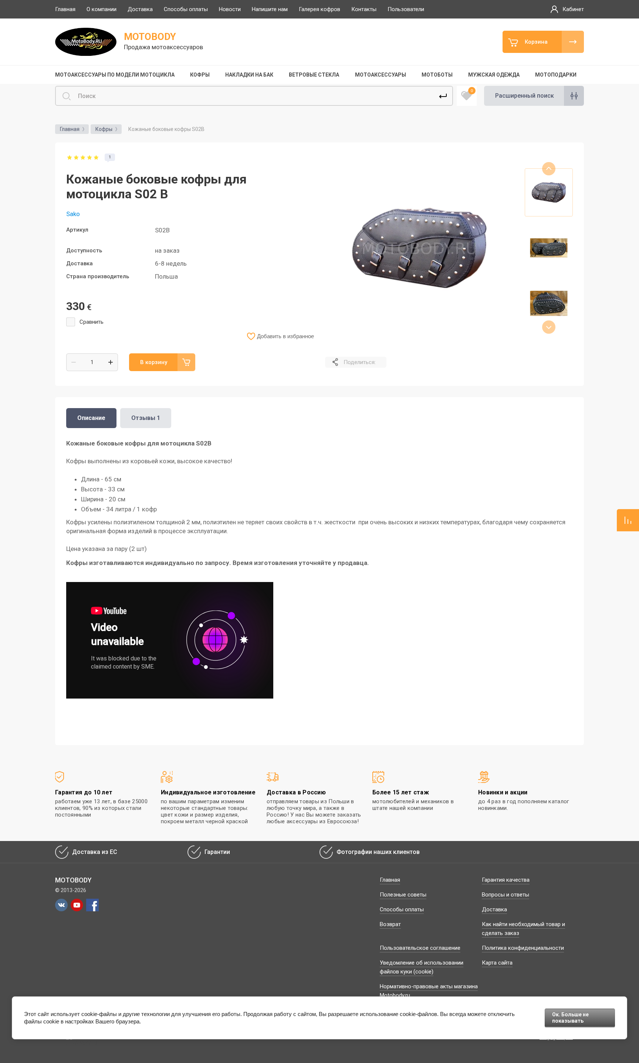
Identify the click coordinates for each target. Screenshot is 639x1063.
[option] (419, 248)
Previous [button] (548, 168)
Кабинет (573, 9)
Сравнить (92, 322)
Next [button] (548, 327)
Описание (91, 417)
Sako (73, 214)
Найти (443, 96)
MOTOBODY (150, 36)
